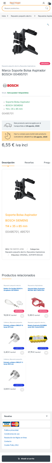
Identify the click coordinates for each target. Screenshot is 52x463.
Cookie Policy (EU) (11, 445)
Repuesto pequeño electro (21, 16)
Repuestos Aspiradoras (27, 66)
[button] (48, 24)
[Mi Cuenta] (43, 3)
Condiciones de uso (11, 434)
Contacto (7, 441)
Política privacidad (11, 430)
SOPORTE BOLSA (36, 255)
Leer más (46, 353)
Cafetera (6, 322)
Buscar (46, 8)
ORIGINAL (24, 255)
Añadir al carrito (27, 459)
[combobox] (22, 8)
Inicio (4, 16)
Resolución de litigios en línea (15, 438)
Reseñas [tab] (29, 163)
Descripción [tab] (8, 163)
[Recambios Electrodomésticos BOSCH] (11, 85)
